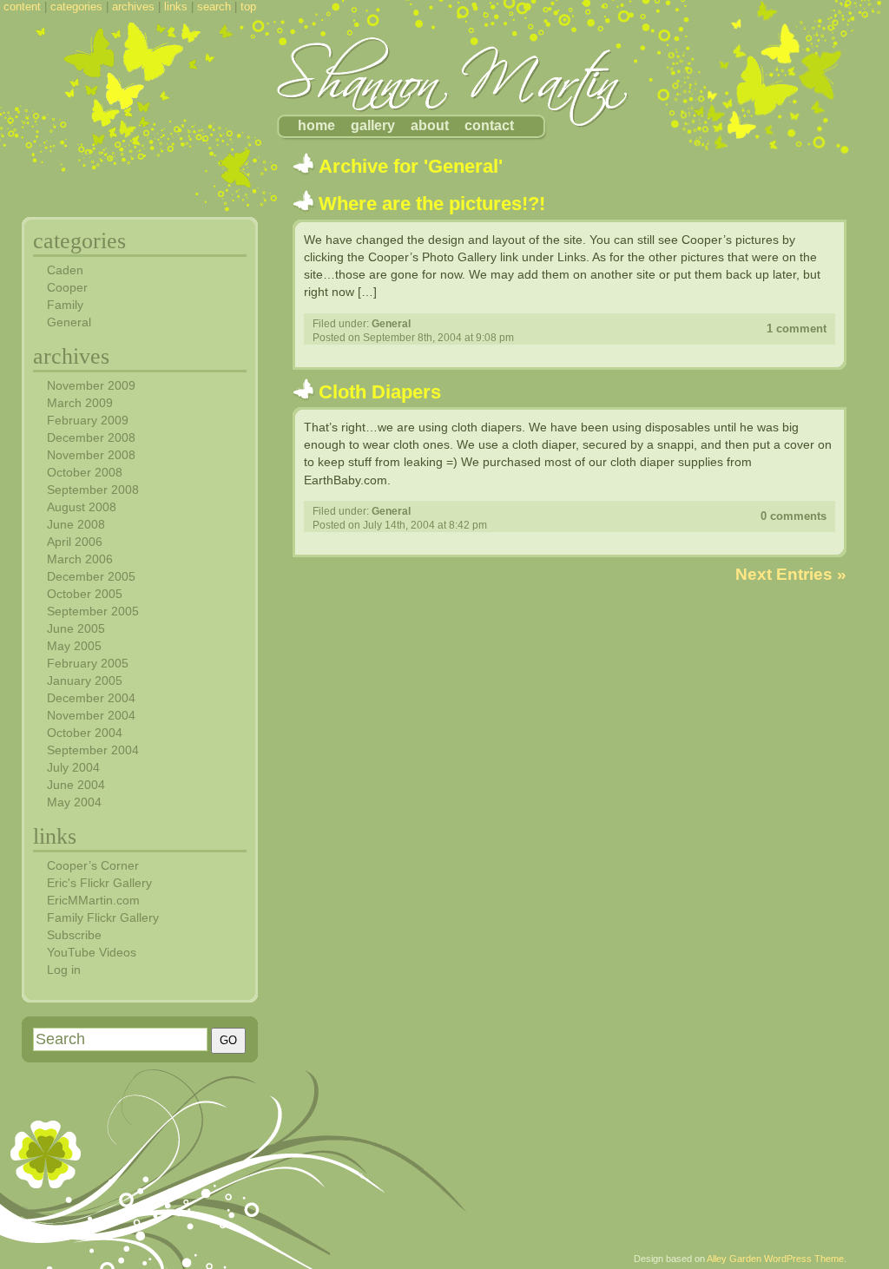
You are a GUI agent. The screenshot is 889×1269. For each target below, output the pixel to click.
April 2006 (74, 542)
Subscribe (74, 935)
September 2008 (93, 489)
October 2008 (84, 472)
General (391, 324)
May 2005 (74, 646)
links (176, 6)
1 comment (796, 329)
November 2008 (91, 455)
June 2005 (76, 628)
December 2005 (91, 576)
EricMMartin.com (93, 900)
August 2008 (81, 507)
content (22, 6)
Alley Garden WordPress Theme (775, 1258)
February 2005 (87, 663)
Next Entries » (790, 574)
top (248, 6)
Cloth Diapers (380, 392)
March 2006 (80, 559)
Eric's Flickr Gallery (99, 883)
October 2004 (84, 733)
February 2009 (87, 420)
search (214, 6)
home (316, 125)
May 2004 (74, 802)
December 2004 (91, 698)
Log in (64, 969)
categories (76, 6)
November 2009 (91, 385)
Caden (65, 270)
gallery (373, 125)
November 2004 (91, 715)
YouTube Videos (91, 952)
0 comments (793, 516)
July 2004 (73, 767)
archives (133, 6)
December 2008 (91, 437)
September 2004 (93, 750)
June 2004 (76, 785)
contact (489, 125)
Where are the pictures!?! (432, 203)
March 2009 (80, 403)
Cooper (67, 287)
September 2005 (93, 611)
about (430, 125)
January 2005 (84, 680)
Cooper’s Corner (93, 865)
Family (65, 305)
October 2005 (84, 594)
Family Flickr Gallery (103, 917)
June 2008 (76, 524)
